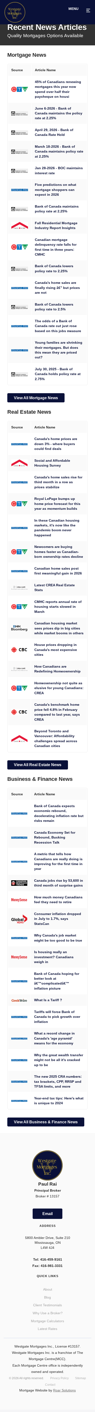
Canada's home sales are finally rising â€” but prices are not (57, 287)
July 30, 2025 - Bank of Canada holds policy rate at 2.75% (58, 374)
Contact (50, 1378)
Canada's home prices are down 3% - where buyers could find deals (55, 442)
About (47, 1283)
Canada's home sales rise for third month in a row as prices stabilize (58, 480)
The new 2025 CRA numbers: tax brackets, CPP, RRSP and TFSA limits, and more (58, 1078)
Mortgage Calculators (47, 1314)
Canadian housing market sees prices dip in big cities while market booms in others (59, 626)
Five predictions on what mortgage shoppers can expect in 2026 (55, 189)
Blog (47, 1291)
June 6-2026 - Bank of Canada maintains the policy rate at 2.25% (58, 113)
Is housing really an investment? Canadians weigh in (54, 953)
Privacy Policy (59, 1371)
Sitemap (80, 1371)
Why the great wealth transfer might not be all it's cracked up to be (58, 1056)
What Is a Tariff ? (48, 997)
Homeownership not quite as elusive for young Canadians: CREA (59, 686)
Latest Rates (47, 1322)
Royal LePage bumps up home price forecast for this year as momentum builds (57, 502)
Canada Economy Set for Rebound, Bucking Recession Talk (54, 834)
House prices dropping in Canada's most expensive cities (55, 648)
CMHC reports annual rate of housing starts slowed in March (58, 605)
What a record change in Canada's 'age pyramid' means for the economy (54, 1035)
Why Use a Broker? (48, 1306)
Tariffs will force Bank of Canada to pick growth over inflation (57, 1013)
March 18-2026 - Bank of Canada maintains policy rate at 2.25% (59, 151)
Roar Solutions (64, 1383)
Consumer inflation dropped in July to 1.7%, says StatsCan (57, 915)
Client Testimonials (47, 1298)
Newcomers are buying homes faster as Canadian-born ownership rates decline (58, 550)
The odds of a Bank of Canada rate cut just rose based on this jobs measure (58, 326)
